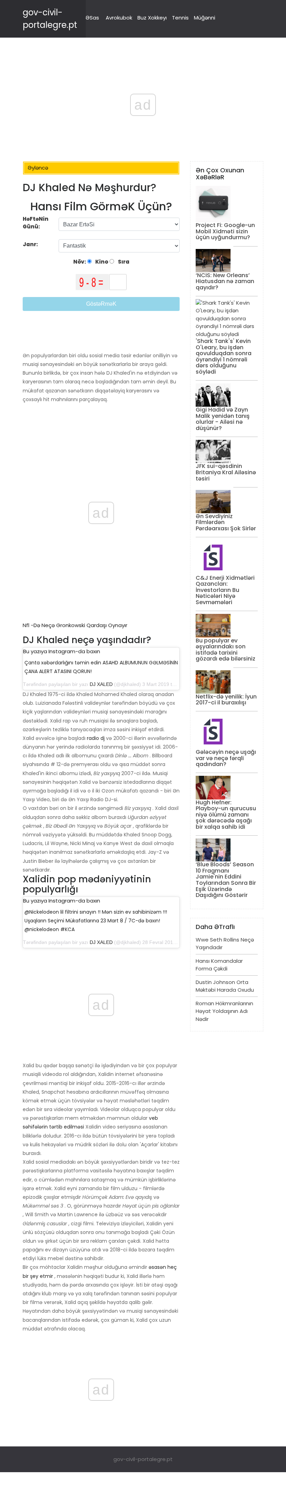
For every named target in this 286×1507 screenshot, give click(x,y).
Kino (101, 261)
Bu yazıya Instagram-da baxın (61, 651)
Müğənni (204, 17)
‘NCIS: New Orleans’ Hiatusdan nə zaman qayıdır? (225, 281)
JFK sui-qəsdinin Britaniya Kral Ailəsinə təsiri (226, 472)
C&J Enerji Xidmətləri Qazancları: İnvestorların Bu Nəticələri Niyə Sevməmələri (225, 590)
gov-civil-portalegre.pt (143, 1459)
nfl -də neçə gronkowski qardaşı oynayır (75, 625)
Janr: (31, 244)
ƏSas (92, 17)
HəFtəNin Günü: (35, 223)
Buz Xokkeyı (152, 17)
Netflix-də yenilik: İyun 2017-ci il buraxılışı (226, 700)
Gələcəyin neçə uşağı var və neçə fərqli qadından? (226, 758)
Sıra (123, 261)
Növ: (80, 261)
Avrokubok (119, 17)
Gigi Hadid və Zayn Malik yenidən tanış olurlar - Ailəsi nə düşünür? (223, 419)
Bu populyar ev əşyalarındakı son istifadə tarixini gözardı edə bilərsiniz (225, 650)
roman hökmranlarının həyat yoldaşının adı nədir (224, 1011)
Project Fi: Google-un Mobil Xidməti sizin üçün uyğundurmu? (225, 231)
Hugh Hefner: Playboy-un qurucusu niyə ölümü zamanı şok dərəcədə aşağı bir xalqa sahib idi (226, 814)
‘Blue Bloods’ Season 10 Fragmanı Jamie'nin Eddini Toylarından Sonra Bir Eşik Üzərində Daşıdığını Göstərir (226, 879)
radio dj (96, 738)
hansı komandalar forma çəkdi (219, 965)
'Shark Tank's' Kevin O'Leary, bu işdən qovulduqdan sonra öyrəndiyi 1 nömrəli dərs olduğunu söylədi (223, 356)
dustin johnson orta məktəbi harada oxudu (225, 986)
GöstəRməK (101, 304)
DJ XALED (101, 684)
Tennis (180, 17)
